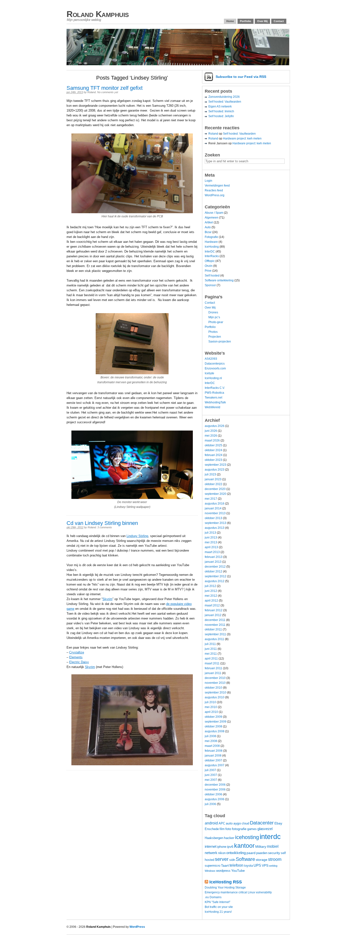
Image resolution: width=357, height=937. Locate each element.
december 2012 (215, 566)
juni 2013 (211, 537)
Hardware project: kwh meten (242, 138)
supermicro (212, 865)
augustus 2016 (214, 503)
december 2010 (215, 678)
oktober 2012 (213, 571)
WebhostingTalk (215, 402)
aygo (237, 823)
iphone (221, 846)
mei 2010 (211, 707)
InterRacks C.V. (215, 388)
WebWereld (212, 407)
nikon (222, 853)
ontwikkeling (236, 853)
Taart (225, 865)
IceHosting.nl (213, 378)
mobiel (273, 846)
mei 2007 (211, 780)
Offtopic (210, 261)
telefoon (236, 865)
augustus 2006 (214, 799)
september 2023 (215, 464)
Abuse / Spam (214, 212)
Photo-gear (215, 322)
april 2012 (211, 600)
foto (228, 829)
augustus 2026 (214, 426)
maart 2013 (212, 552)
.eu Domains (213, 897)
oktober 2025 (213, 445)
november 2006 (215, 789)
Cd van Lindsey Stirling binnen (102, 523)
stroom (274, 859)
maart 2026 (212, 440)
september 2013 (215, 523)
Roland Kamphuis (98, 14)
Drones (213, 312)
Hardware (211, 242)
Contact (279, 21)
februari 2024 (213, 455)
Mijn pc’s (214, 317)
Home (230, 21)
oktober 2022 (213, 484)
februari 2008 (213, 750)
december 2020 (215, 489)
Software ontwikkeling (219, 280)
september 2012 (215, 576)
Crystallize (76, 652)
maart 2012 (212, 605)
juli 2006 (210, 804)
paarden (261, 853)
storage (261, 860)
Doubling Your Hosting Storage (225, 887)
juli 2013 (210, 532)
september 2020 (215, 494)
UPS (257, 865)
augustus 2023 (214, 469)
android (211, 823)
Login (208, 180)
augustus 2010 (214, 697)
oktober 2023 (213, 460)
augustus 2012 (214, 581)
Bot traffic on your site (219, 907)
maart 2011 (212, 663)
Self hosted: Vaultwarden (224, 101)
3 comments (104, 527)
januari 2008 (213, 755)
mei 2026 (211, 435)
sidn (232, 860)
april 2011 (211, 658)
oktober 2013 (213, 518)
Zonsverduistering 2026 (224, 96)
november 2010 (215, 682)
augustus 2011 (214, 639)
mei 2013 (211, 542)
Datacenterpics (215, 363)
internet (210, 846)
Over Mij (262, 21)
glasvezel (264, 829)
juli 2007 (210, 770)
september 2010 (215, 692)
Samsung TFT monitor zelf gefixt (105, 88)
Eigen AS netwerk (220, 106)
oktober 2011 (213, 629)
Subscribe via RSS (241, 77)
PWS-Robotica (214, 392)
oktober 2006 (213, 794)
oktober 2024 (213, 450)
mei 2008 (211, 741)
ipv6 (230, 846)
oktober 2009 (213, 716)
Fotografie (211, 237)
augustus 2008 (214, 731)
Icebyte (209, 373)
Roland (91, 92)
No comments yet (107, 92)
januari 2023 (213, 479)
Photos (213, 332)
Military (260, 846)
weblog (273, 865)
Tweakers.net (213, 397)
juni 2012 (211, 591)
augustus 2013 (214, 528)
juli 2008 (210, 736)
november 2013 (215, 513)
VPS (265, 865)
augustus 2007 (214, 765)
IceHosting (212, 246)
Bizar (208, 232)
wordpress (223, 870)
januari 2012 (213, 615)
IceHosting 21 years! (218, 911)
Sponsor (210, 285)
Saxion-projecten (219, 341)
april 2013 (211, 547)
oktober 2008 (213, 726)
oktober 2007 (213, 760)
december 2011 (215, 620)
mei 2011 (211, 653)
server (222, 859)
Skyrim (107, 599)
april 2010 (211, 712)
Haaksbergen (214, 838)
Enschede (212, 829)
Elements (76, 657)
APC (222, 823)
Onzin (208, 266)
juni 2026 (211, 430)
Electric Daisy (79, 662)
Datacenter (262, 822)
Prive (208, 270)
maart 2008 (212, 746)
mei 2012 (211, 595)
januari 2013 (213, 561)
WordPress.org (214, 195)
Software (245, 859)
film (222, 829)
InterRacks (212, 256)
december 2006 (215, 784)
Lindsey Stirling (137, 536)
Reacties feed (214, 190)
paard (250, 853)
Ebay (278, 823)
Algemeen (211, 217)
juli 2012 (210, 586)
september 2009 (215, 721)
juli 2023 (210, 474)
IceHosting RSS (225, 882)
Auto (208, 227)
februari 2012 (213, 610)
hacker (229, 838)
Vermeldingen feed (217, 185)
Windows (210, 870)
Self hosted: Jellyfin (221, 116)
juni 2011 (211, 649)
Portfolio (245, 21)
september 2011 (215, 634)
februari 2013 (213, 557)
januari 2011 (213, 673)
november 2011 (215, 625)
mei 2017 (211, 498)
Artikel (209, 222)
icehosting (247, 837)
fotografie (239, 829)
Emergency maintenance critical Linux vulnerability (238, 892)
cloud (245, 823)
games (252, 829)
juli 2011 (210, 644)
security (274, 853)
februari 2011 (213, 668)
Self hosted (212, 275)
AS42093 (211, 358)
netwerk (211, 853)
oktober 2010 (213, 687)
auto (229, 823)
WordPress (137, 927)
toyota (248, 865)
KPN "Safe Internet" (217, 902)
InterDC (210, 251)
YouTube (238, 870)
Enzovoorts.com (215, 368)
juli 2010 (210, 702)
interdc (270, 836)
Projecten (214, 336)
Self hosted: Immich (221, 111)
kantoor (244, 845)
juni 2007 (211, 775)
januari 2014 (213, 508)
